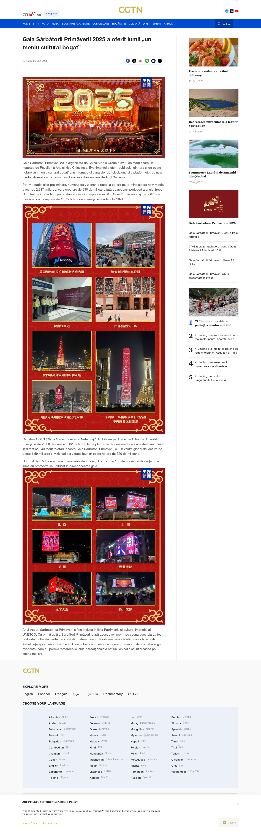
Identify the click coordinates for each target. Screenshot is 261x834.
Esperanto (61, 771)
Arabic (57, 723)
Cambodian (59, 747)
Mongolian (142, 729)
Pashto (138, 765)
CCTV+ (133, 694)
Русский (92, 694)
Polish (138, 753)
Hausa (98, 735)
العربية (77, 694)
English (28, 694)
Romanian (142, 771)
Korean (99, 777)
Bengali (56, 735)
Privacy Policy (29, 822)
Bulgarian (61, 741)
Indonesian (106, 759)
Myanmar (144, 735)
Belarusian (62, 729)
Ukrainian (184, 759)
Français (61, 694)
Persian (139, 747)
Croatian (59, 753)
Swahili (181, 735)
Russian (140, 777)
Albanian (58, 717)
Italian (98, 765)
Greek (99, 729)
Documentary (113, 694)
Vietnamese (185, 771)
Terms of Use (50, 822)
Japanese (100, 771)
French (99, 717)
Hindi (96, 747)
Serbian (181, 717)
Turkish (180, 753)
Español (44, 694)
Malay (142, 723)
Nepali (138, 741)
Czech (57, 759)
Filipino (58, 777)
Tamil (178, 741)
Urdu (177, 765)
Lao (136, 717)
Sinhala (180, 723)
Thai (177, 747)
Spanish (181, 729)
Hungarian (101, 753)
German (100, 723)
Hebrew (99, 741)
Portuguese (143, 759)
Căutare (226, 23)
